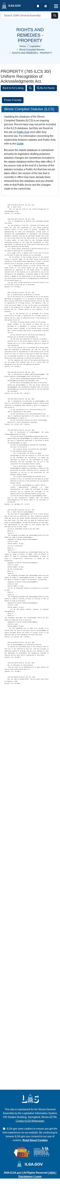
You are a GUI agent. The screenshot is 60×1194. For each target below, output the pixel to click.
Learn (38, 1176)
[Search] (30, 88)
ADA (52, 1172)
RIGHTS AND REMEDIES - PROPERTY (32, 53)
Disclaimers (25, 1176)
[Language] (45, 6)
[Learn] (38, 6)
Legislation (35, 46)
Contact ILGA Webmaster (30, 1121)
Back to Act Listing (13, 88)
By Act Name (47, 88)
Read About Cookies (35, 1140)
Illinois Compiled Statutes (32, 49)
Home (23, 46)
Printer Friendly (12, 100)
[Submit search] (54, 16)
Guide (20, 143)
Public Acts (23, 132)
